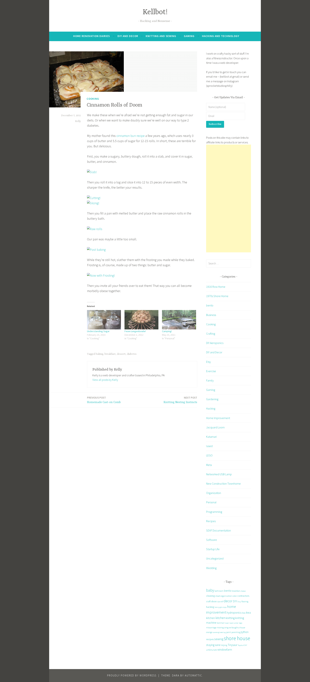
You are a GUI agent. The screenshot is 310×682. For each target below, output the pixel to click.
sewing (218, 639)
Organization (213, 493)
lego (240, 623)
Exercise (211, 371)
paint (228, 632)
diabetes (132, 354)
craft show (211, 601)
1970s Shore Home (217, 296)
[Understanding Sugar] (104, 319)
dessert (121, 354)
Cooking (93, 98)
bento (209, 305)
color (234, 596)
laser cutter (233, 623)
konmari (221, 622)
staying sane (213, 645)
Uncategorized (215, 558)
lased (209, 446)
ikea (243, 612)
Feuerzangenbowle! (135, 331)
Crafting (210, 333)
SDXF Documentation (218, 530)
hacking (210, 607)
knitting (230, 618)
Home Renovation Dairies (91, 36)
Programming (214, 512)
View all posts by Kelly (105, 380)
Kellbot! (155, 12)
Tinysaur (232, 645)
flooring (244, 601)
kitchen (220, 618)
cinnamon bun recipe (130, 136)
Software (211, 540)
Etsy (208, 362)
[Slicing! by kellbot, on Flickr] (93, 203)
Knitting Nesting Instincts (180, 400)
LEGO (209, 455)
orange (209, 632)
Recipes (211, 521)
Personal (211, 502)
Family (210, 380)
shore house (237, 638)
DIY (235, 601)
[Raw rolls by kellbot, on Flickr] (94, 229)
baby (210, 590)
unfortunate (211, 649)
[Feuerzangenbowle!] (141, 319)
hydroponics (234, 612)
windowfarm (224, 649)
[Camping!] (179, 319)
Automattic (193, 675)
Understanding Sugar (98, 331)
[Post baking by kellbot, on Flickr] (96, 250)
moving (220, 627)
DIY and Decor (128, 36)
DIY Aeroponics (214, 343)
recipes (210, 639)
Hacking (210, 408)
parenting (235, 632)
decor (228, 601)
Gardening (212, 399)
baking (99, 354)
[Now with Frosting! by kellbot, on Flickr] (101, 275)
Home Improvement (218, 418)
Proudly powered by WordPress (131, 675)
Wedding (211, 568)
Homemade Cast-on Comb (104, 400)
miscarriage (211, 627)
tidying (224, 645)
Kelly (78, 121)
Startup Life (213, 549)
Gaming (189, 36)
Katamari (211, 436)
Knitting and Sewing (161, 36)
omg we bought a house (234, 627)
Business (211, 315)
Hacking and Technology (220, 36)
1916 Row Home (215, 286)
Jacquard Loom (215, 427)
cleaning (210, 595)
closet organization (223, 596)
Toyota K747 (242, 645)
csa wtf (220, 601)
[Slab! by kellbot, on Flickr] (92, 172)
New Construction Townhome (223, 483)
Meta (209, 465)
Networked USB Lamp (219, 474)
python (244, 632)
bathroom (219, 590)
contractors (243, 595)
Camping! (167, 331)
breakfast (110, 354)
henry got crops (221, 607)
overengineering (219, 632)
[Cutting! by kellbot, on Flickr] (93, 198)
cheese (243, 591)
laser (227, 623)
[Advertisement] (228, 198)
